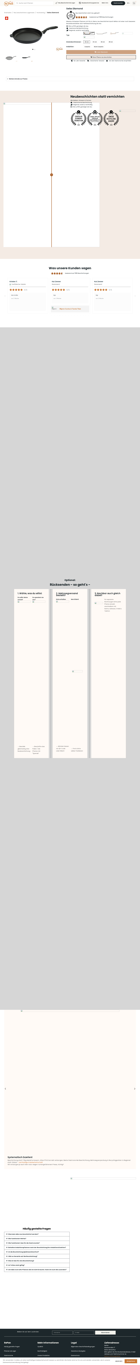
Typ (67, 35)
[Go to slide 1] (32, 49)
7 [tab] (69, 317)
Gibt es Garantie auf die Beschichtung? (22, 1256)
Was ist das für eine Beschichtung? (21, 1261)
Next (135, 296)
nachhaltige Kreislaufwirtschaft (31, 1162)
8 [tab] (71, 317)
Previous (5, 296)
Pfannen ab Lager (10, 1351)
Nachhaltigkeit (42, 1351)
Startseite (7, 13)
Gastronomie (8, 1355)
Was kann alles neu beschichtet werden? (23, 1234)
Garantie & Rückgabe (78, 1351)
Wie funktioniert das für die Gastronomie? (24, 1243)
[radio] (89, 33)
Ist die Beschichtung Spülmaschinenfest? (23, 1252)
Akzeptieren (131, 1361)
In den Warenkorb (102, 52)
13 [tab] (86, 317)
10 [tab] (77, 317)
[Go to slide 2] (34, 49)
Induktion (70, 47)
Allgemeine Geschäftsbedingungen (83, 1347)
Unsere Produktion (44, 1355)
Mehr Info (119, 1361)
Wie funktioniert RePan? (17, 1239)
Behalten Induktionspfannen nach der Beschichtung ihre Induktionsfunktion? (37, 1247)
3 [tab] (57, 317)
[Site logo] (8, 3)
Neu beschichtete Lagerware (24, 13)
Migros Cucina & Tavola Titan (28, 309)
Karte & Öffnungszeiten (112, 1356)
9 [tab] (74, 317)
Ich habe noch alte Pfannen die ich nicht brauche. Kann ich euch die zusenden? (37, 1270)
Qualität (40, 1347)
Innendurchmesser (73, 42)
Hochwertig (41, 13)
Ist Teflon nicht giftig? (16, 1265)
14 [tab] (89, 317)
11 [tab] (80, 317)
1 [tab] (51, 317)
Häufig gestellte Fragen (12, 1347)
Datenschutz (75, 1355)
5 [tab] (63, 317)
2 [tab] (54, 317)
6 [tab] (66, 317)
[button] (101, 57)
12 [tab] (83, 317)
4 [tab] (60, 317)
